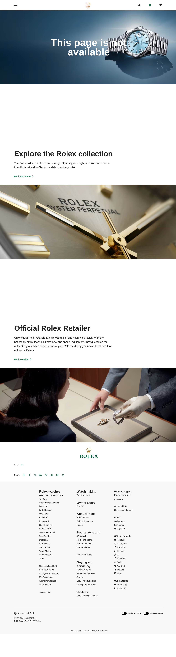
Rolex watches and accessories (51, 493)
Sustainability (83, 517)
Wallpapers (119, 521)
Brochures (119, 525)
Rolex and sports (84, 540)
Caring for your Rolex (86, 584)
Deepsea (43, 540)
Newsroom (119, 584)
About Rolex (86, 514)
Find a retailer (21, 359)
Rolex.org (118, 588)
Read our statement (123, 510)
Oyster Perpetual (47, 532)
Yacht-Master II (46, 555)
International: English (27, 613)
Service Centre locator (87, 596)
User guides (119, 529)
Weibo (120, 562)
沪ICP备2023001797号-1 (25, 618)
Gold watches (45, 584)
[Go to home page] (88, 5)
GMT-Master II (46, 525)
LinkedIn (121, 551)
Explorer (43, 517)
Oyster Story (86, 502)
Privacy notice (91, 630)
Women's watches (47, 581)
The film (80, 506)
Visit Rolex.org (87, 640)
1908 (41, 558)
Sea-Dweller (45, 536)
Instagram (122, 544)
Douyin (120, 570)
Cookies (103, 630)
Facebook (122, 547)
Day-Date (43, 514)
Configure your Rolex (49, 573)
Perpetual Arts (83, 547)
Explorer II (44, 521)
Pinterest (121, 558)
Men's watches (46, 577)
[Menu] (18, 5)
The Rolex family (84, 555)
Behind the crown (85, 521)
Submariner (44, 547)
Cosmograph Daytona (49, 503)
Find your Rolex (22, 176)
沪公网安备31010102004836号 (27, 621)
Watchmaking (86, 491)
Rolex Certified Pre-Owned (86, 575)
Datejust (43, 506)
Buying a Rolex (84, 570)
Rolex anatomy (84, 495)
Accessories (44, 592)
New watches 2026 (48, 566)
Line (119, 573)
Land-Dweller (45, 529)
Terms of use (75, 630)
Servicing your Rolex (86, 581)
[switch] (131, 613)
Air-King (43, 499)
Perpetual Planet (84, 544)
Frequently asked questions (122, 497)
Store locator (83, 592)
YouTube (121, 540)
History (80, 525)
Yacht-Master (45, 551)
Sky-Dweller (44, 544)
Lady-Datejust (45, 510)
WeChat (121, 566)
